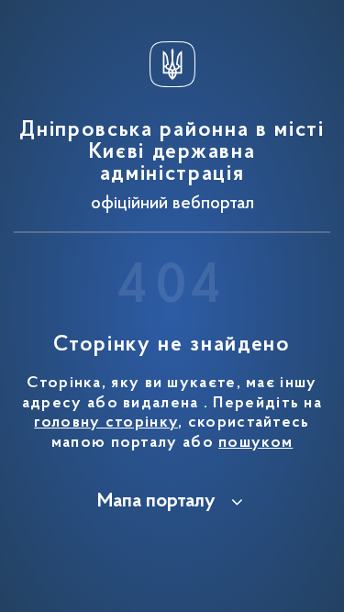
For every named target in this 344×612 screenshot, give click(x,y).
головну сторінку (106, 423)
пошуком (255, 443)
